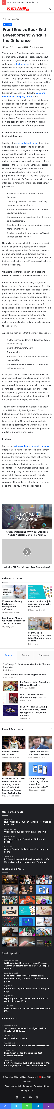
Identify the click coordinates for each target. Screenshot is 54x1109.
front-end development (26, 143)
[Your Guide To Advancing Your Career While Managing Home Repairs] (40, 623)
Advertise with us (41, 1086)
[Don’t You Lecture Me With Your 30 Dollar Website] (10, 921)
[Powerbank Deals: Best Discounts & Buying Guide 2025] (27, 900)
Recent (25, 655)
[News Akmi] (18, 9)
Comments (43, 655)
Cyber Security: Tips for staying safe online (24, 674)
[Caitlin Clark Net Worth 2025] (13, 742)
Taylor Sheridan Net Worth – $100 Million (24, 2)
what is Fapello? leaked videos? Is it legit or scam (33, 696)
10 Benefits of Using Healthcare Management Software (12, 605)
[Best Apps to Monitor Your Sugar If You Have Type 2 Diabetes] (27, 941)
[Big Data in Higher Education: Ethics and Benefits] (10, 686)
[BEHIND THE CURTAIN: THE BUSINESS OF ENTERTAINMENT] (27, 931)
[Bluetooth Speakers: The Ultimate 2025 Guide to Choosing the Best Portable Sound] (10, 911)
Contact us (27, 1086)
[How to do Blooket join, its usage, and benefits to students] (40, 592)
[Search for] (50, 10)
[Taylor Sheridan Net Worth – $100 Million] (40, 742)
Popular (8, 655)
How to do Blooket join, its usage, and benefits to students (40, 604)
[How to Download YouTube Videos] (10, 931)
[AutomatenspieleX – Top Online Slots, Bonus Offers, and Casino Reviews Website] (44, 941)
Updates (15, 19)
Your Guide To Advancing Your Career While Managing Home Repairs (40, 636)
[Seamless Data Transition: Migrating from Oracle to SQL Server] (27, 921)
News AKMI (9, 47)
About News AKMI (13, 1086)
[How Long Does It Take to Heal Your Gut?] (44, 910)
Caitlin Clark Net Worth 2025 (10, 753)
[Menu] (3, 10)
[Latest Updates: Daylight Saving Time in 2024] (10, 941)
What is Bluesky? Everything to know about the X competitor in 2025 (38, 783)
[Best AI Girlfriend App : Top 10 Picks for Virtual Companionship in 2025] (10, 879)
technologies (22, 64)
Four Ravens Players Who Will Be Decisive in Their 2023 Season (13, 621)
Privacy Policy (27, 1090)
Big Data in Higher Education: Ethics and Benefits (35, 683)
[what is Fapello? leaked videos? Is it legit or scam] (10, 698)
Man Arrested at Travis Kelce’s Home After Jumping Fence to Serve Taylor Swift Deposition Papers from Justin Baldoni (13, 785)
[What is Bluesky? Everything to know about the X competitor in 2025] (40, 769)
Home (7, 19)
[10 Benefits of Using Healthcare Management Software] (14, 592)
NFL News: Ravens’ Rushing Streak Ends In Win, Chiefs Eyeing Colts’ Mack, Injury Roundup (33, 711)
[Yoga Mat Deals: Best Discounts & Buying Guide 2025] (44, 900)
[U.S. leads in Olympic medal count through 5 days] (44, 931)
